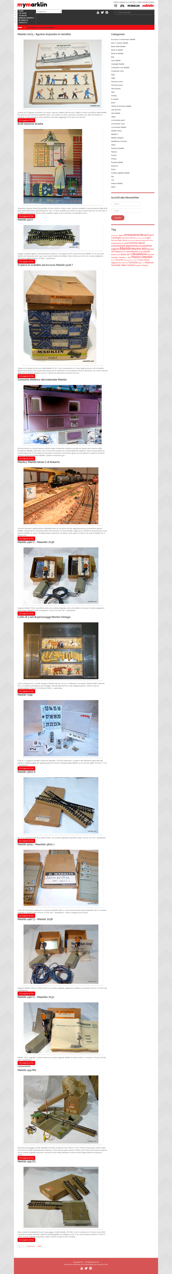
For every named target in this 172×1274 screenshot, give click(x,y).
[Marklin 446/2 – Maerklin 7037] (61, 1027)
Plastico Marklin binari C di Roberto (39, 461)
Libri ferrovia (116, 110)
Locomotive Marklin (118, 127)
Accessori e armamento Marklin (123, 39)
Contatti (23, 22)
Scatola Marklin (144, 260)
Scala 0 (135, 260)
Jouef (113, 103)
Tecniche (133, 262)
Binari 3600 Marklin (118, 46)
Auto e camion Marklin (119, 43)
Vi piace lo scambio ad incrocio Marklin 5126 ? (45, 264)
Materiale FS (126, 254)
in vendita (114, 99)
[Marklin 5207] (52, 237)
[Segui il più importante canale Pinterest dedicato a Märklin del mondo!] (107, 12)
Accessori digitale (117, 235)
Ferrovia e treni (117, 81)
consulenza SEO (102, 1264)
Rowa (113, 169)
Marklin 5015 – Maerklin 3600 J (36, 844)
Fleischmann (116, 88)
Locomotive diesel (135, 242)
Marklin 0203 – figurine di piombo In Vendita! (44, 34)
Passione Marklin (117, 148)
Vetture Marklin (117, 183)
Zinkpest (144, 265)
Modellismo (139, 254)
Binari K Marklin (117, 50)
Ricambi (119, 259)
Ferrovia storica (117, 85)
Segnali (114, 262)
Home (20, 27)
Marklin (126, 248)
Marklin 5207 (25, 219)
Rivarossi (114, 166)
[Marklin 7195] (61, 728)
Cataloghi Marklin (117, 64)
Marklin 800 (139, 249)
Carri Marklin (116, 60)
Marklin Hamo (116, 131)
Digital (148, 238)
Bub (112, 57)
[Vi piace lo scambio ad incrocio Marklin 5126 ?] (60, 317)
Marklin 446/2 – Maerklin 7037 (36, 997)
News (113, 145)
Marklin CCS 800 (123, 251)
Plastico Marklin (142, 257)
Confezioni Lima (117, 71)
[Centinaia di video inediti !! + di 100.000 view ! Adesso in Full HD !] (98, 12)
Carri (151, 235)
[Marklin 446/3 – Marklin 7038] (61, 954)
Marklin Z (114, 134)
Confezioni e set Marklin (120, 67)
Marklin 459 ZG (27, 1161)
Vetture (149, 262)
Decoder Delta (140, 238)
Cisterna (132, 238)
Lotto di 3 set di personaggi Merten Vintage (44, 617)
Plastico (114, 152)
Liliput (113, 117)
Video (113, 187)
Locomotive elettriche (124, 245)
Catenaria (125, 238)
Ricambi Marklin (117, 162)
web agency (90, 1264)
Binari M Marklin (117, 53)
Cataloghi (116, 237)
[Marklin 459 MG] (61, 1109)
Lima (122, 243)
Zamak (137, 265)
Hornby (114, 95)
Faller (113, 78)
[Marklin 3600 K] (61, 805)
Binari (144, 235)
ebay (113, 74)
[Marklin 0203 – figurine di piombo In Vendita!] (63, 74)
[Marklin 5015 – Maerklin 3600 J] (61, 878)
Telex (140, 263)
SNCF (120, 263)
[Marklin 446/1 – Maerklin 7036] (61, 575)
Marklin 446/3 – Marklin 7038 (35, 919)
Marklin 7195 (25, 694)
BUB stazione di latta (30, 123)
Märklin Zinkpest (117, 138)
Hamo (137, 240)
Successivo (31, 1246)
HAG (113, 92)
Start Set (125, 263)
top (112, 176)
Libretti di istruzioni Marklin (121, 106)
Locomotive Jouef (118, 120)
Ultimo (39, 1246)
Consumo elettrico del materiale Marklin (42, 379)
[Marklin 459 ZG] (61, 1197)
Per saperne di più (26, 120)
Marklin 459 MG (27, 1070)
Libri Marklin (115, 113)
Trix (112, 180)
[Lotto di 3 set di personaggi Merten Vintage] (61, 650)
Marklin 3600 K (27, 771)
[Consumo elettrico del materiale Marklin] (63, 414)
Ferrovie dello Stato (119, 240)
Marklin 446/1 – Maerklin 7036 (36, 542)
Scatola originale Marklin (120, 173)
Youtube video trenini (122, 265)
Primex (113, 159)
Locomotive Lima (117, 124)
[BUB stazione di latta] (53, 166)
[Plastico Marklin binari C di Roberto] (61, 495)
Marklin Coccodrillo (140, 251)
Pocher (114, 155)
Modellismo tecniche (119, 141)
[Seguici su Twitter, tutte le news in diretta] (102, 12)
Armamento (132, 235)
